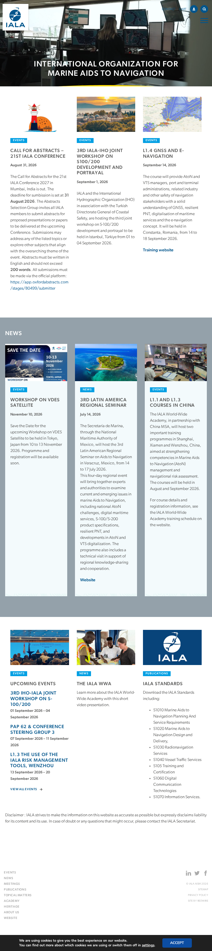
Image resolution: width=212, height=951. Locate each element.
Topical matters (18, 895)
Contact (169, 9)
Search (204, 9)
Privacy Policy (198, 895)
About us (11, 912)
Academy (11, 901)
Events (10, 872)
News (8, 878)
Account (194, 9)
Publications (15, 889)
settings (148, 945)
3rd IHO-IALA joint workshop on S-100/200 (33, 699)
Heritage (12, 906)
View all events (23, 789)
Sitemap (203, 889)
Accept (177, 942)
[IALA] (15, 17)
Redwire (203, 901)
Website (87, 580)
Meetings (12, 884)
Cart (182, 9)
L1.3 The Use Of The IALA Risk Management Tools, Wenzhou (39, 760)
